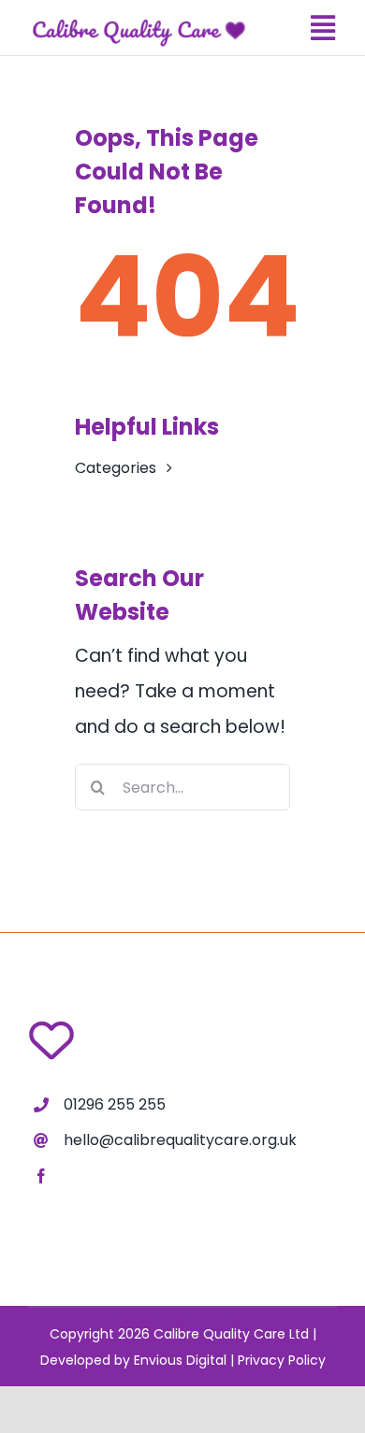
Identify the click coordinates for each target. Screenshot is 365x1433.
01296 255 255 (115, 1104)
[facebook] (41, 1175)
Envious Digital (180, 1360)
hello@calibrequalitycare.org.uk (180, 1140)
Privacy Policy (282, 1360)
